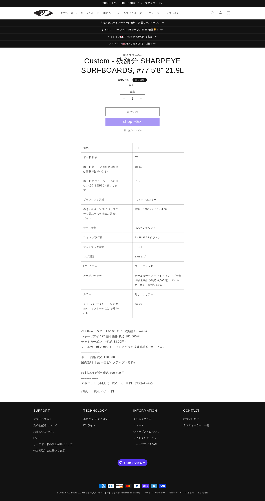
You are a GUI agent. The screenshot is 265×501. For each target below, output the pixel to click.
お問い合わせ (191, 418)
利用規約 (189, 492)
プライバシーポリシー (154, 492)
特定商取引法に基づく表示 (49, 450)
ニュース (138, 425)
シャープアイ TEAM (145, 444)
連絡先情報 (203, 492)
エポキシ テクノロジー (97, 418)
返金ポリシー (175, 492)
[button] (68, 13)
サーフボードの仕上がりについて (53, 444)
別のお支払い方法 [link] (132, 130)
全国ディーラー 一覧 (196, 425)
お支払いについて (43, 431)
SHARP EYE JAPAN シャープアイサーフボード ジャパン (92, 493)
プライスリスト (42, 418)
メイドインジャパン (145, 438)
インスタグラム (142, 418)
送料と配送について (45, 425)
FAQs (36, 438)
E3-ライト (89, 425)
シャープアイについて (146, 431)
